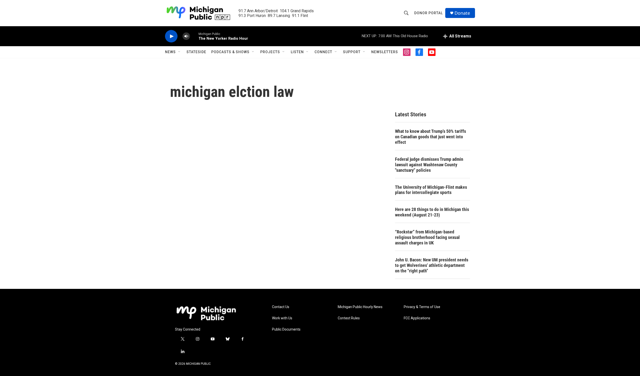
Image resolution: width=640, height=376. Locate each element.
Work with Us (282, 318)
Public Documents (286, 329)
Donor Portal (428, 13)
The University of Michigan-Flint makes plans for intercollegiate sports (431, 190)
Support (351, 52)
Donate (462, 13)
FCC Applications (417, 318)
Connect (323, 52)
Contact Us (280, 307)
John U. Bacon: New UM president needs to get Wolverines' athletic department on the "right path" (431, 265)
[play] (171, 36)
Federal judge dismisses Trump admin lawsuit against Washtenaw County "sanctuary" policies (429, 165)
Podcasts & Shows (230, 52)
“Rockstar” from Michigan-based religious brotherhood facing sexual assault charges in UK (427, 237)
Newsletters (384, 52)
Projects (270, 52)
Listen (297, 52)
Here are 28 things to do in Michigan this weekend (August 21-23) (432, 212)
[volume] (186, 36)
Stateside (196, 52)
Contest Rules (349, 318)
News (170, 52)
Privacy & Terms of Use (422, 307)
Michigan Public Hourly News (360, 307)
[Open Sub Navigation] (180, 52)
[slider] (194, 36)
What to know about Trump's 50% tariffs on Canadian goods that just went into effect (430, 137)
